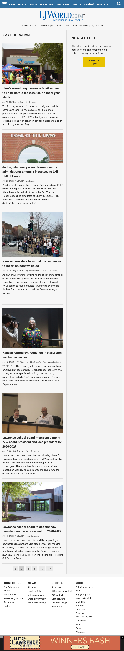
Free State (57, 606)
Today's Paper (46, 25)
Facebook (9, 602)
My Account (97, 25)
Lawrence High (59, 602)
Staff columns (58, 598)
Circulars (80, 632)
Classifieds (86, 4)
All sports (56, 587)
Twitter (7, 606)
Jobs (74, 4)
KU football (57, 594)
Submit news (10, 594)
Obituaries (63, 4)
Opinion (33, 4)
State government (37, 598)
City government (36, 594)
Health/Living (47, 4)
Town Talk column (37, 602)
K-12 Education (16, 35)
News (12, 4)
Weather (80, 605)
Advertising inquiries (14, 598)
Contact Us (102, 4)
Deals (78, 628)
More (80, 583)
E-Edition (80, 601)
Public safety (34, 591)
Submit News (63, 25)
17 (49, 568)
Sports (22, 4)
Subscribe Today (80, 25)
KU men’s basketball (62, 591)
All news (32, 587)
